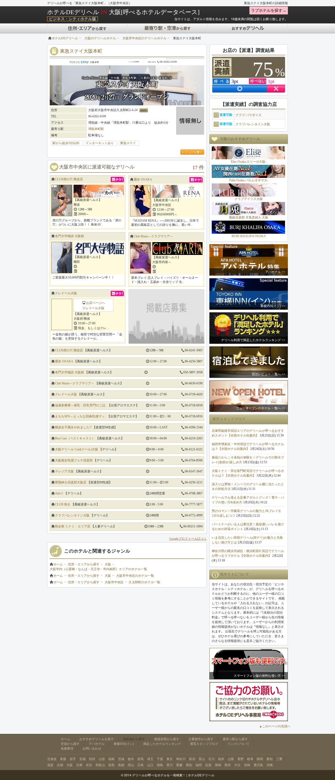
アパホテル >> (275, 272)
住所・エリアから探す (83, 564)
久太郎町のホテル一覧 (144, 582)
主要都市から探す (201, 739)
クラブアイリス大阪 (248, 199)
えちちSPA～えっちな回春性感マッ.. (80, 416)
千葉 (160, 759)
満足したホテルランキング (162, 744)
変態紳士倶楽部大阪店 (70, 482)
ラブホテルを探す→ (268, 10)
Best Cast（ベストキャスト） (75, 438)
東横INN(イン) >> (272, 306)
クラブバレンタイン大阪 (72, 515)
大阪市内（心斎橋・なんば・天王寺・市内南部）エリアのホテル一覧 (98, 569)
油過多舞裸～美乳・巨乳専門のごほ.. (81, 405)
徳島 (160, 765)
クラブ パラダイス (248, 115)
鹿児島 (258, 765)
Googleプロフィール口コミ (188, 539)
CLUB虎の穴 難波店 (69, 179)
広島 (140, 765)
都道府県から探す (166, 739)
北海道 (52, 759)
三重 (279, 759)
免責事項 (67, 748)
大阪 (108, 564)
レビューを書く (192, 152)
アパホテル (96, 744)
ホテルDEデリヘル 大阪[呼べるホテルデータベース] (123, 12)
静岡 (260, 759)
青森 (63, 759)
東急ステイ (129, 143)
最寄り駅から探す (235, 739)
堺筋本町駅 (96, 129)
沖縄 (269, 765)
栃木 (131, 759)
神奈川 (181, 759)
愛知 (269, 759)
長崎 (218, 765)
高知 (189, 765)
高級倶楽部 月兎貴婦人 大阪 (248, 217)
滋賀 (50, 765)
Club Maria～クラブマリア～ (153, 236)
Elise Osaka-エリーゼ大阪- (248, 161)
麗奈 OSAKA (143, 179)
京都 (60, 765)
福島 (111, 759)
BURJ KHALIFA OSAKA (249, 236)
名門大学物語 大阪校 (69, 236)
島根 (121, 765)
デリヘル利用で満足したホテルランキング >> (253, 340)
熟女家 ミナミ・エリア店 (72, 526)
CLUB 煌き (62, 504)
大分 (237, 765)
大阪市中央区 (114, 582)
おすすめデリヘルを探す (96, 739)
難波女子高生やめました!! (73, 427)
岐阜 (250, 759)
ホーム (58, 564)
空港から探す (70, 744)
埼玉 (150, 759)
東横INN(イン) (124, 744)
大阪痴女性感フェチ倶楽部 (74, 460)
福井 (221, 759)
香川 (169, 765)
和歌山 (100, 765)
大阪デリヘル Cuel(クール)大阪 (76, 449)
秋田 (92, 759)
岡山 (131, 765)
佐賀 (208, 765)
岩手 (73, 759)
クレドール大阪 (66, 293)
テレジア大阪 (64, 471)
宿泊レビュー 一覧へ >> (268, 374)
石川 (211, 759)
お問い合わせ (91, 748)
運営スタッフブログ (204, 744)
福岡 (199, 765)
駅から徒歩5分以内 (67, 143)
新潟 (192, 759)
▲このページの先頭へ (275, 726)
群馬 (140, 759)
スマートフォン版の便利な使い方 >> (259, 676)
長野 (240, 759)
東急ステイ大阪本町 (81, 51)
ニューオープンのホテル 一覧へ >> (260, 408)
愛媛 (179, 765)
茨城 (121, 759)
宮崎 (247, 765)
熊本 (228, 765)
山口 (150, 765)
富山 (202, 759)
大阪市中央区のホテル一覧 (135, 575)
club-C (59, 493)
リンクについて (238, 744)
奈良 (89, 765)
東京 (169, 759)
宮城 (82, 759)
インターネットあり (101, 143)
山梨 (231, 759)
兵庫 (79, 765)
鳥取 (111, 765)
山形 (102, 759)
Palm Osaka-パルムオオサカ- (248, 180)
